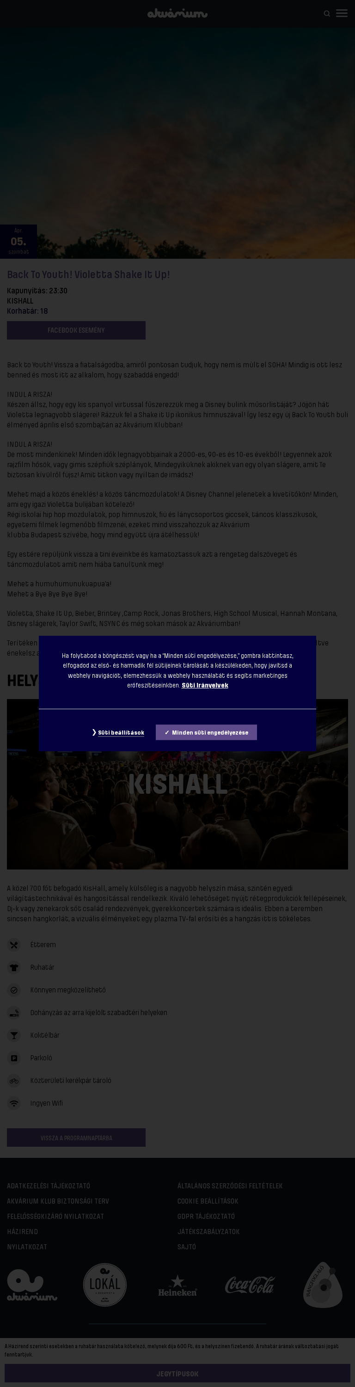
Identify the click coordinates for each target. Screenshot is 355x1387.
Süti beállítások (121, 733)
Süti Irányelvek (205, 685)
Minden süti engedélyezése (210, 733)
